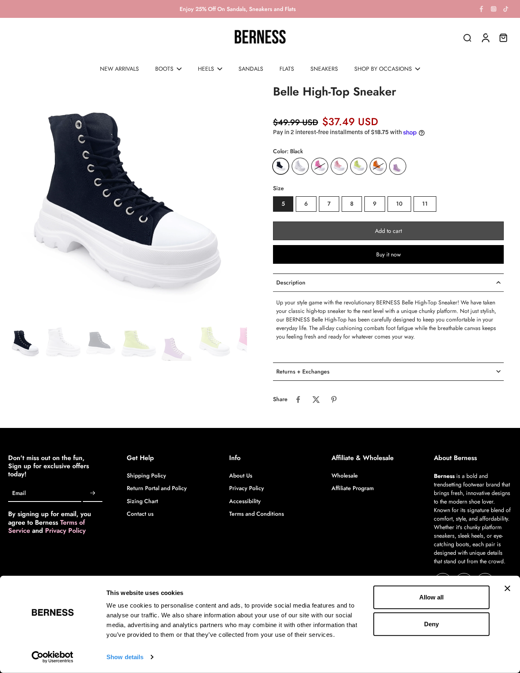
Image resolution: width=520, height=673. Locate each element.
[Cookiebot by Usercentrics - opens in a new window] (52, 657)
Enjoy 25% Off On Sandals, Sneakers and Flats (238, 9)
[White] (300, 166)
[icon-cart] (503, 37)
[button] (388, 230)
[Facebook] (481, 9)
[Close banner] (507, 588)
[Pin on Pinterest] (334, 399)
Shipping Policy (146, 476)
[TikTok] (506, 9)
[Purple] (397, 166)
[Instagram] (494, 9)
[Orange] (378, 166)
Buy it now (388, 254)
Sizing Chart (142, 501)
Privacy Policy (65, 530)
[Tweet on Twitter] (316, 399)
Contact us (140, 514)
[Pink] (339, 166)
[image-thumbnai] (25, 343)
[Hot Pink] (319, 166)
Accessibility (245, 501)
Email (19, 493)
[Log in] (485, 37)
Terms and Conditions (256, 514)
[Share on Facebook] (298, 399)
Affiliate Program (353, 488)
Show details (124, 656)
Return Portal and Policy (157, 488)
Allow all (431, 597)
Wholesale (345, 476)
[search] (467, 37)
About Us (240, 476)
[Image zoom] (127, 203)
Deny (431, 623)
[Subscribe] (92, 493)
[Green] (358, 166)
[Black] (280, 166)
